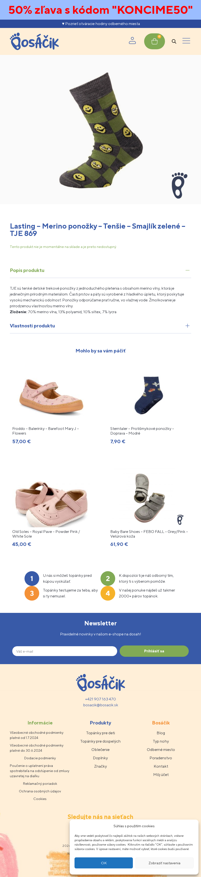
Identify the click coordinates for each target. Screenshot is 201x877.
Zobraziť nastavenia (164, 863)
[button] (186, 41)
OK (104, 863)
